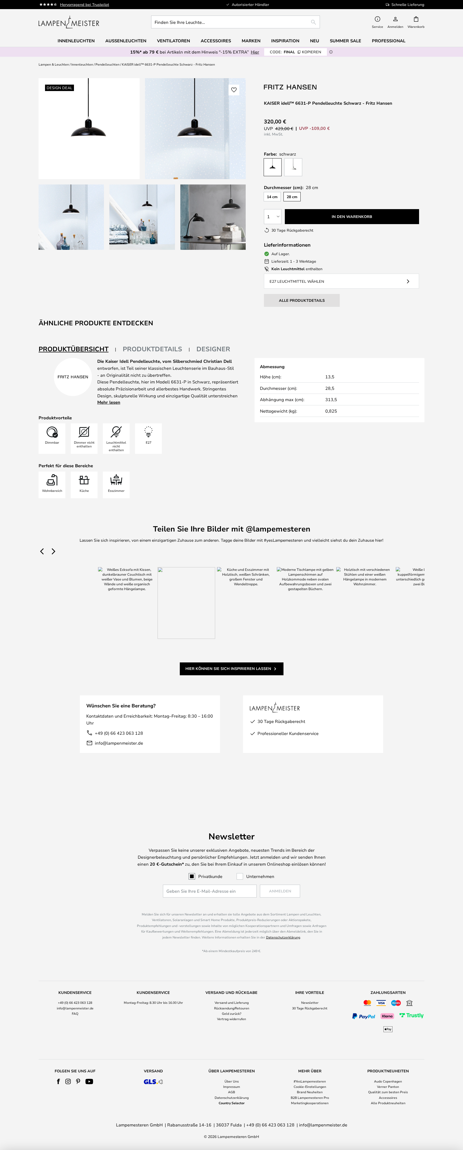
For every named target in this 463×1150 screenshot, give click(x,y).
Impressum (231, 1086)
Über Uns (232, 1081)
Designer (213, 349)
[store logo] (69, 22)
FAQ (75, 1013)
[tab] (77, 349)
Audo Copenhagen (388, 1081)
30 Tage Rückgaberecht (309, 1008)
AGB (231, 1092)
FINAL (295, 51)
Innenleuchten (82, 64)
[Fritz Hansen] (291, 87)
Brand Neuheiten (310, 1092)
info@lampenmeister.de (119, 743)
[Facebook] (58, 1081)
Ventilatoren (173, 41)
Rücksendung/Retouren (231, 1008)
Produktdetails (152, 349)
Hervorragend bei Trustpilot (84, 4)
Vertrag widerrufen (231, 1019)
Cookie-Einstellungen (310, 1086)
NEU (314, 41)
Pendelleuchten (107, 64)
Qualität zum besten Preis (388, 1092)
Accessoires (388, 1097)
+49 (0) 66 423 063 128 (119, 733)
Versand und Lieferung (232, 1002)
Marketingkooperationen (309, 1103)
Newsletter (310, 1002)
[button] (71, 217)
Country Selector (232, 1103)
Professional (388, 41)
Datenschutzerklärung (283, 937)
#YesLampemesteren (310, 1081)
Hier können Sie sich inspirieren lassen (228, 668)
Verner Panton (388, 1086)
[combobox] (235, 22)
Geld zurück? (231, 1013)
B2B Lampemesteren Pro (310, 1097)
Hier (255, 52)
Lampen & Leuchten (54, 64)
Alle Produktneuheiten (388, 1103)
